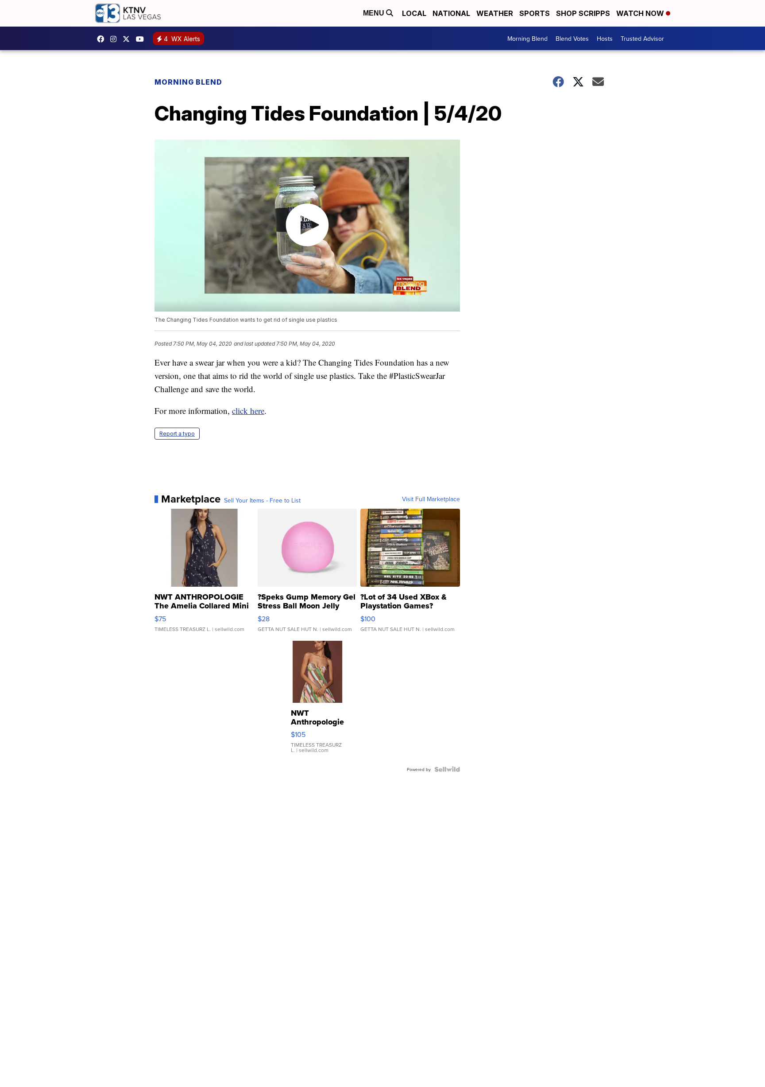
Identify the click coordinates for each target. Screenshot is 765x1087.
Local (414, 13)
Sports (534, 13)
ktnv (115, 39)
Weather (494, 13)
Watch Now (641, 13)
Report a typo (177, 433)
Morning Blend (527, 38)
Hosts (605, 38)
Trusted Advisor (642, 38)
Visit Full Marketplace (431, 499)
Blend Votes (572, 38)
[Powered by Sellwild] (447, 769)
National (451, 13)
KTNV (128, 39)
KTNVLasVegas (102, 39)
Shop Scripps (583, 13)
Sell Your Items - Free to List (262, 500)
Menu (374, 13)
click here (248, 410)
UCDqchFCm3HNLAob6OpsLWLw (142, 39)
